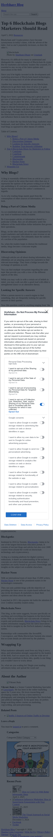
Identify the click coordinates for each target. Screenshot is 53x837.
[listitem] (26, 363)
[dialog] (26, 418)
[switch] (42, 369)
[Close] (47, 312)
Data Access (26, 525)
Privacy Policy (42, 525)
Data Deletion (10, 525)
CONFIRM (16, 515)
